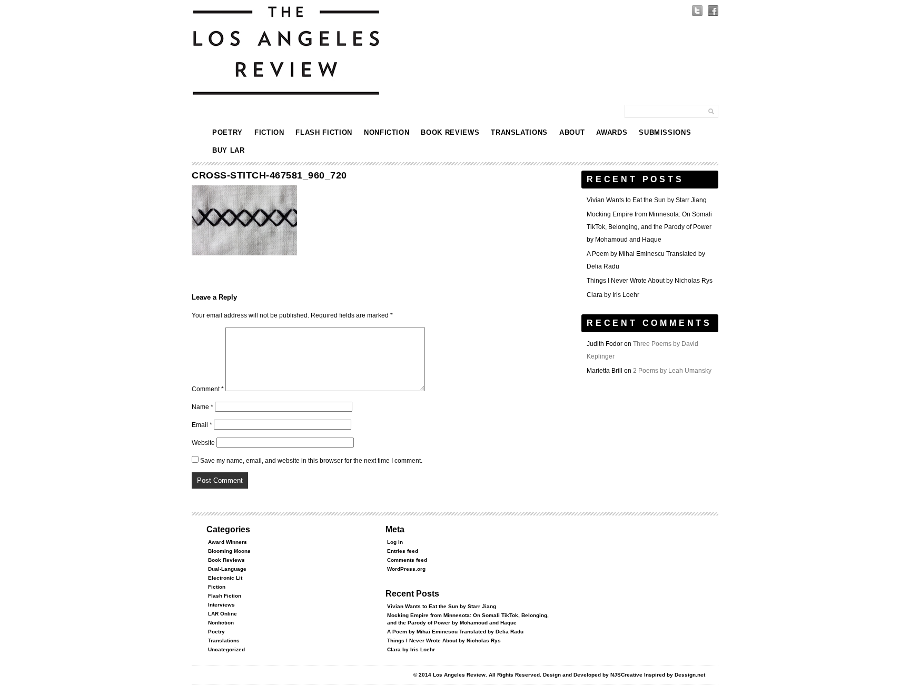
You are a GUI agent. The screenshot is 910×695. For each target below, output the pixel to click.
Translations (519, 132)
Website (203, 442)
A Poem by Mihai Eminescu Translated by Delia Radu (455, 631)
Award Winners (227, 542)
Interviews (221, 605)
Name (202, 407)
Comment (208, 389)
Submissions (665, 132)
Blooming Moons (229, 551)
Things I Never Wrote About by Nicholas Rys (650, 280)
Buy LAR (228, 150)
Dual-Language (227, 569)
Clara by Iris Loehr (613, 295)
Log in (395, 542)
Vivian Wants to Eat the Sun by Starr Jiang (647, 200)
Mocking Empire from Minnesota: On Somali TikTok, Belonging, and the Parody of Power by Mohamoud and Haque (649, 227)
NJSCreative (626, 675)
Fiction (269, 132)
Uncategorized (226, 649)
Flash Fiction (323, 132)
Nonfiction (387, 132)
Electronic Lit (225, 578)
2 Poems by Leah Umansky (672, 370)
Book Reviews (450, 132)
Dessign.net (690, 675)
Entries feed (402, 551)
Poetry (227, 132)
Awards (611, 132)
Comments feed (407, 560)
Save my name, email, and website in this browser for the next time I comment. (311, 460)
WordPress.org (406, 569)
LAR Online (222, 614)
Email (202, 425)
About (572, 132)
